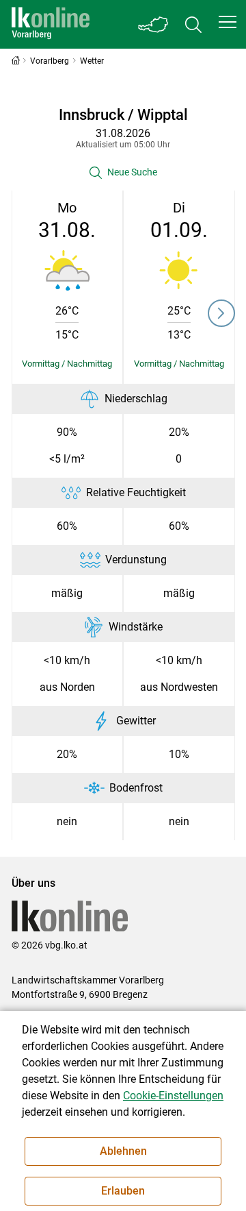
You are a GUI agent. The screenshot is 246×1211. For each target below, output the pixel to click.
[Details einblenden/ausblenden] (67, 363)
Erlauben (123, 1190)
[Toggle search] (193, 24)
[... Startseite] (51, 24)
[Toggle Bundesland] (154, 24)
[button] (227, 22)
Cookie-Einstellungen (173, 1095)
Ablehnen (123, 1151)
